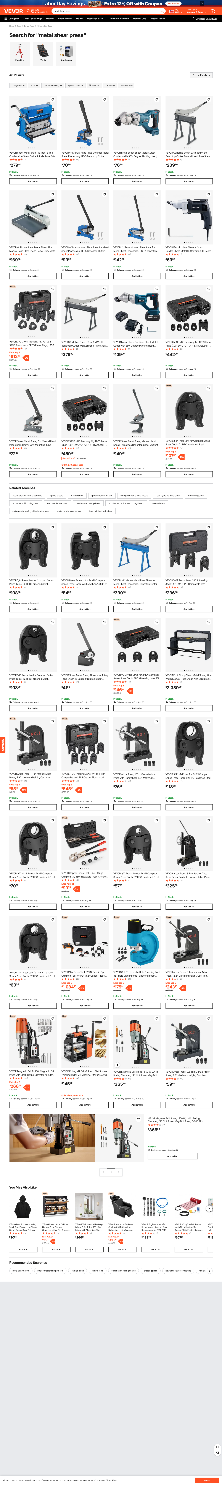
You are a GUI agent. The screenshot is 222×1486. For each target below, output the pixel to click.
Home (11, 26)
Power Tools (29, 26)
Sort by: (196, 75)
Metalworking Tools (44, 26)
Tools (19, 26)
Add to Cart (33, 181)
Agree (207, 1480)
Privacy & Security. (113, 1480)
